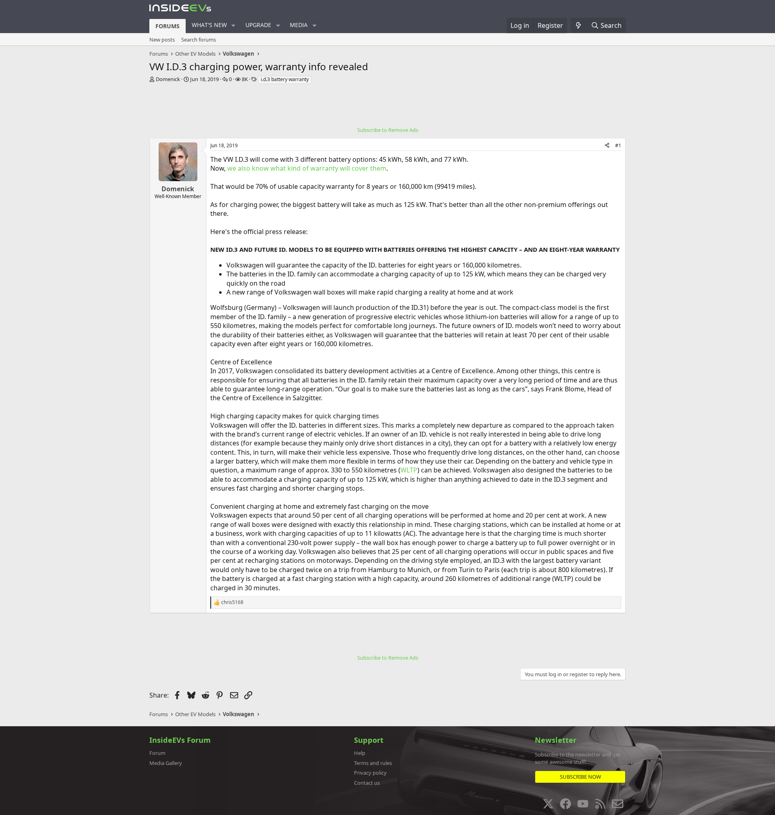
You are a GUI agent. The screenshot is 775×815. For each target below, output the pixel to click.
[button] (233, 25)
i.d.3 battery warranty (285, 79)
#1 (618, 145)
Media (299, 25)
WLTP (408, 470)
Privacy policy (370, 772)
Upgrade (258, 25)
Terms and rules (373, 763)
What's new (209, 25)
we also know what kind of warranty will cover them (306, 168)
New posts (162, 39)
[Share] (607, 145)
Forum (157, 752)
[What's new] (578, 25)
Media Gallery (165, 763)
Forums (167, 26)
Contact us (367, 782)
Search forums (198, 39)
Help (359, 752)
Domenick (168, 79)
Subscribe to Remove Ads (387, 130)
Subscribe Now (580, 776)
